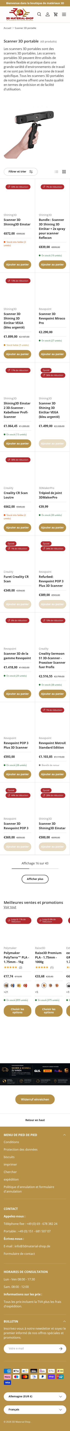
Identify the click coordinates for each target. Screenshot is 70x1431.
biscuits (9, 1157)
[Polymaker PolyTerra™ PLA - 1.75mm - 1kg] (17, 929)
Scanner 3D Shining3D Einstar (17, 222)
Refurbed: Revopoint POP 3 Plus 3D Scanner (51, 581)
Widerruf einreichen (35, 1099)
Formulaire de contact (19, 1254)
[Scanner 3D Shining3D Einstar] (17, 196)
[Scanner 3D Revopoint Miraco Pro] (52, 290)
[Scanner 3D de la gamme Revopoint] (17, 630)
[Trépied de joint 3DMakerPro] (52, 469)
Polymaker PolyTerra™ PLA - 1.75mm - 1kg (16, 957)
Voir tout (10, 907)
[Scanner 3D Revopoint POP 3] (17, 800)
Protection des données (21, 1149)
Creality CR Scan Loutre (16, 495)
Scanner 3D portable (25, 28)
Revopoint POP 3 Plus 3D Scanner (16, 745)
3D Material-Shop (21, 1421)
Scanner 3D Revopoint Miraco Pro (52, 318)
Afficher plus (35, 879)
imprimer (10, 1164)
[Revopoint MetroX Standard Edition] (52, 719)
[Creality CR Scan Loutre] (17, 469)
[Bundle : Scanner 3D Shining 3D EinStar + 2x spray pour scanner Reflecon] (52, 196)
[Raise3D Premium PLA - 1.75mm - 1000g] (49, 929)
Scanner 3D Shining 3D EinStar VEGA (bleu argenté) (14, 320)
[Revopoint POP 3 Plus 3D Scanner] (17, 719)
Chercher (10, 1172)
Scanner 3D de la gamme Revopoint (17, 656)
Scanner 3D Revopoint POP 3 (16, 826)
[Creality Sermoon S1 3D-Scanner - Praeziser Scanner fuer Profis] (52, 630)
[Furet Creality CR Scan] (17, 553)
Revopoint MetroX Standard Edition (52, 745)
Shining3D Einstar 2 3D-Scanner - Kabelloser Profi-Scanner (17, 410)
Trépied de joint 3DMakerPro (50, 495)
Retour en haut (35, 1120)
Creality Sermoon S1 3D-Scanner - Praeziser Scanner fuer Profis (52, 660)
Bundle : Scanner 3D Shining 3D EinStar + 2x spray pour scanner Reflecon (52, 229)
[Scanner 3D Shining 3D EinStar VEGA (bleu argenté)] (17, 290)
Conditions (11, 1142)
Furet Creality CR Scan (16, 579)
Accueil (7, 28)
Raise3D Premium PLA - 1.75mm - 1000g (48, 957)
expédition (11, 1179)
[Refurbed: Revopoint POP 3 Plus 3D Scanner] (52, 553)
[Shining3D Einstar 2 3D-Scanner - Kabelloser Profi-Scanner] (17, 380)
